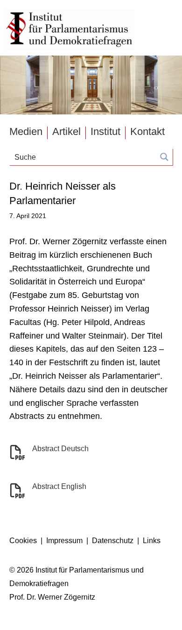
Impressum (64, 541)
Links (152, 541)
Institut (105, 132)
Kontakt (147, 132)
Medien (25, 132)
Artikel (66, 132)
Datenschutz (112, 541)
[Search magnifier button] (164, 157)
